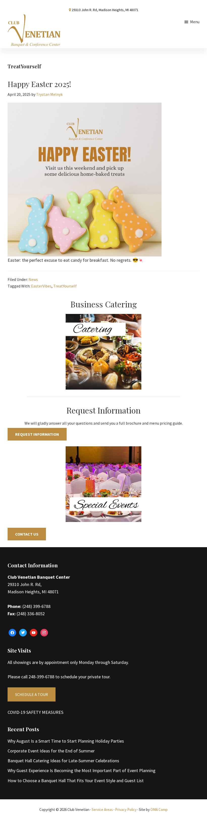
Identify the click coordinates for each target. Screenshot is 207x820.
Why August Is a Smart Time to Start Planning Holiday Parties (66, 741)
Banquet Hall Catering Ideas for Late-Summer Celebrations (63, 761)
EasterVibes (41, 285)
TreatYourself (65, 285)
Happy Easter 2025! (39, 84)
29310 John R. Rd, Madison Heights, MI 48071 (105, 10)
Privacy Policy (126, 809)
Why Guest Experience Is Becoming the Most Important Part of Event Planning (82, 770)
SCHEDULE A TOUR (31, 694)
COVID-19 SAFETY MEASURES (35, 712)
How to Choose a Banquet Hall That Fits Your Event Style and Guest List (76, 780)
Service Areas (102, 809)
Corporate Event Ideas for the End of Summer (51, 751)
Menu (194, 21)
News (33, 279)
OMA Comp (159, 809)
